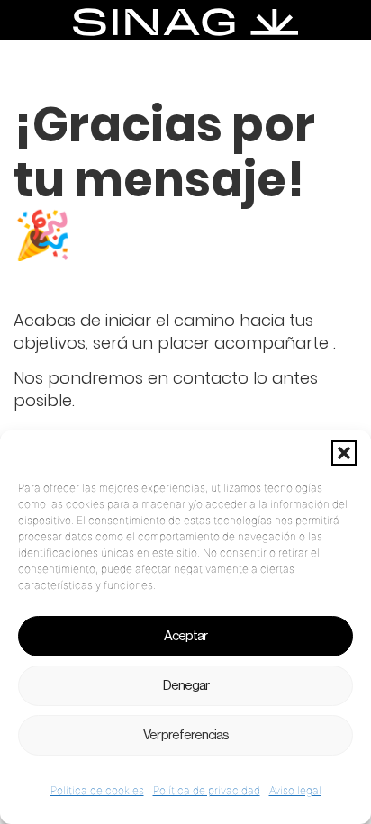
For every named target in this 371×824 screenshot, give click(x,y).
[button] (344, 453)
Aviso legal (295, 790)
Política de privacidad (206, 790)
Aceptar (185, 636)
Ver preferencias (186, 735)
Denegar (186, 686)
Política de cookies (97, 790)
